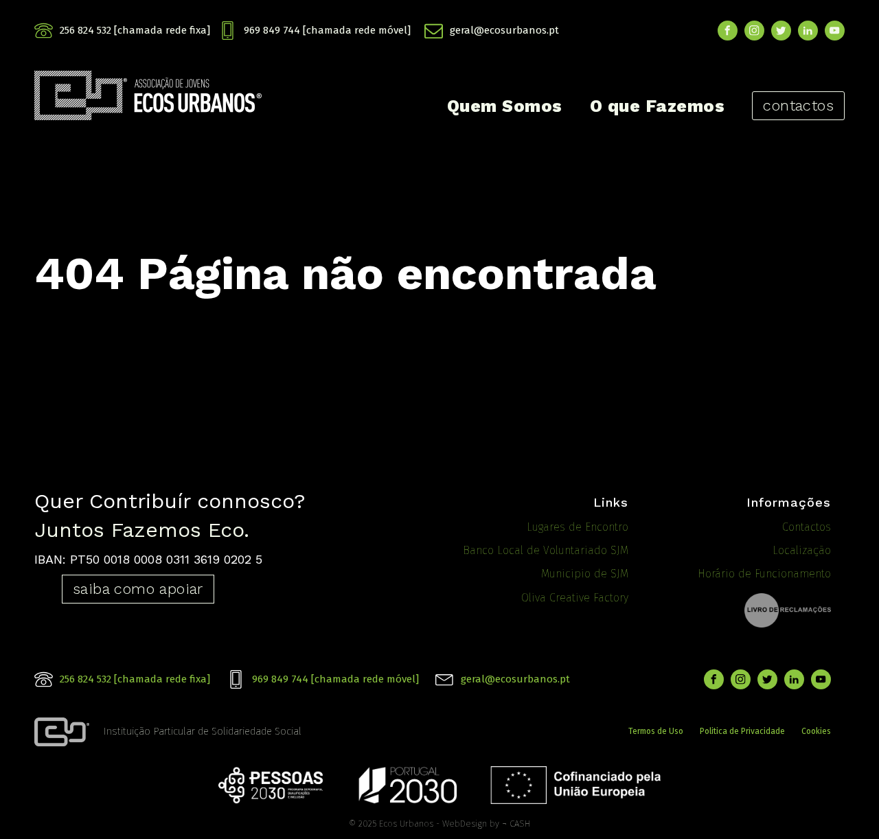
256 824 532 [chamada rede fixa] (135, 30)
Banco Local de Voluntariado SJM (545, 550)
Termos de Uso (655, 731)
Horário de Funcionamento (764, 573)
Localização (802, 550)
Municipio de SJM (584, 573)
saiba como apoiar (138, 588)
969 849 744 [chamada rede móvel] (327, 30)
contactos (798, 105)
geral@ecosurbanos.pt (504, 30)
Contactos (806, 526)
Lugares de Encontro (577, 526)
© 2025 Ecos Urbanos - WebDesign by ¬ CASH (439, 823)
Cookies (816, 731)
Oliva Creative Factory (574, 597)
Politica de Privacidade (742, 731)
